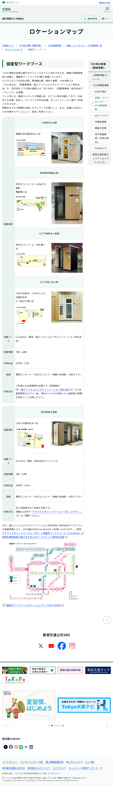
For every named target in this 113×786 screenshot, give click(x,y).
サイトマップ (59, 768)
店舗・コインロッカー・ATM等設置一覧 (84, 45)
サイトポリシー (10, 762)
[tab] (49, 725)
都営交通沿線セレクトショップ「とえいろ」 (101, 158)
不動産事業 (100, 121)
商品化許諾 (100, 128)
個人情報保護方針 (55, 762)
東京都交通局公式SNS (13, 768)
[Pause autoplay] (63, 725)
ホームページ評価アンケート (83, 768)
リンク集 (89, 762)
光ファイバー (102, 115)
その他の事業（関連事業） (30, 45)
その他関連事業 (54, 45)
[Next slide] (107, 725)
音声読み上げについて (38, 768)
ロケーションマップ (14, 49)
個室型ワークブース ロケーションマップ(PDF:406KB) (34, 605)
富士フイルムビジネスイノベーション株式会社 (45, 389)
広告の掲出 (100, 91)
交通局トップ (8, 45)
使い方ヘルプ (73, 762)
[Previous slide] (6, 725)
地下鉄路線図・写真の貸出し (102, 138)
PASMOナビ (101, 148)
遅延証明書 (92, 18)
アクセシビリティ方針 (31, 762)
